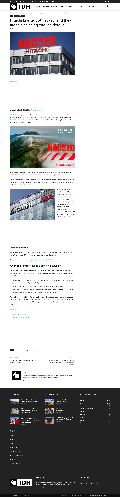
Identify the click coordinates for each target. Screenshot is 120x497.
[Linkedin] (105, 1)
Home (38, 6)
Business (54, 6)
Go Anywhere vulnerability (20, 317)
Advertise (18, 1)
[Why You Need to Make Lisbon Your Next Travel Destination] (14, 401)
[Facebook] (99, 1)
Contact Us (53, 1)
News (16, 13)
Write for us (13, 447)
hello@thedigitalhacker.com (51, 488)
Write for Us (26, 1)
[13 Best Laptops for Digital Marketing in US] (49, 411)
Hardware (91, 6)
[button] (108, 6)
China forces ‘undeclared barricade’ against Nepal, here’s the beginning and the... (30, 420)
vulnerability (39, 350)
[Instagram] (102, 1)
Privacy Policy (45, 1)
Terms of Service (15, 463)
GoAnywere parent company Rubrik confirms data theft (34, 260)
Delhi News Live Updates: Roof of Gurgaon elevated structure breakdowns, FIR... (30, 410)
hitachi (32, 350)
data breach (19, 350)
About (12, 440)
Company (82, 6)
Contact (12, 443)
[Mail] (108, 1)
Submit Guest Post (15, 451)
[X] (27, 381)
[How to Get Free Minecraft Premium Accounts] (49, 402)
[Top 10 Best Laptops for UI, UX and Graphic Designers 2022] (49, 420)
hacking (26, 350)
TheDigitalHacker (37, 110)
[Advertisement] (42, 96)
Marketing (72, 6)
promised (68, 194)
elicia (13, 28)
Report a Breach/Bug (16, 455)
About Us (12, 1)
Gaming (63, 6)
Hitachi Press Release (19, 314)
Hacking (46, 6)
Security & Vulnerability (26, 13)
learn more (17, 81)
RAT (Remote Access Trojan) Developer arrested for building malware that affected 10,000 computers (60, 362)
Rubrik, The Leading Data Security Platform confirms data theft (23, 361)
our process (48, 78)
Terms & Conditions (36, 1)
